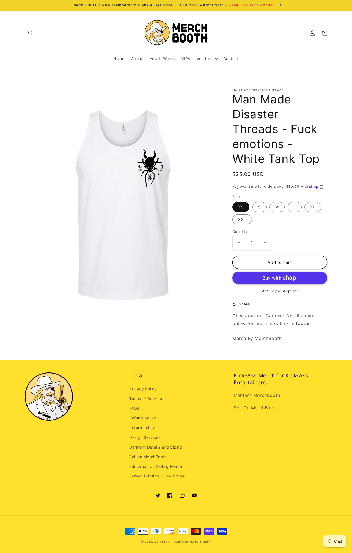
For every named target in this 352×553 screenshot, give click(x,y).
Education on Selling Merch (155, 466)
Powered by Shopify (196, 541)
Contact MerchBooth (257, 395)
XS (241, 207)
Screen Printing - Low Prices (157, 476)
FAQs (134, 408)
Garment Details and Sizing (155, 447)
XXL (242, 219)
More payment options (279, 291)
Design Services (145, 437)
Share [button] (244, 304)
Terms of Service (145, 398)
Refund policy (142, 417)
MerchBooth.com (167, 541)
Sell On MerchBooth (256, 407)
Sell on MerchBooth (148, 456)
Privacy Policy (143, 388)
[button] (31, 33)
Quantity (240, 231)
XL (312, 207)
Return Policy (142, 427)
